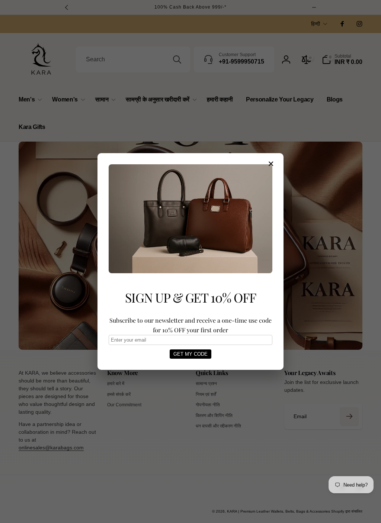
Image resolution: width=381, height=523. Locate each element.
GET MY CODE (190, 354)
